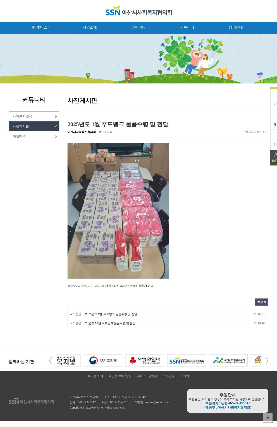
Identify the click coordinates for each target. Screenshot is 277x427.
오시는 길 (169, 376)
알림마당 (138, 27)
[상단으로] (268, 418)
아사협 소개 (95, 376)
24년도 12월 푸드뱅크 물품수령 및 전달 (110, 323)
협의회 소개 (41, 27)
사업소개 (90, 27)
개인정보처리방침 (120, 376)
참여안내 (236, 27)
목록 (263, 302)
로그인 (184, 376)
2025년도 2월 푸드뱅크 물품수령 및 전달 (111, 314)
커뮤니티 (187, 27)
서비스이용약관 (147, 376)
